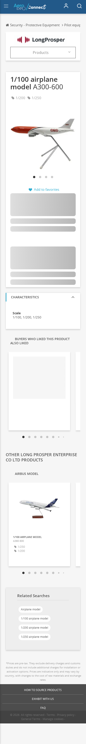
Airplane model (30, 609)
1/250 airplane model (34, 637)
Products (41, 52)
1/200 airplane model (34, 628)
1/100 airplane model (34, 618)
